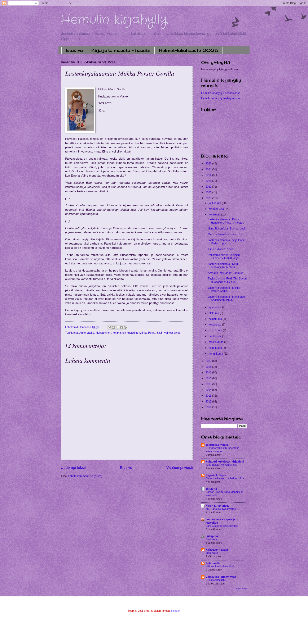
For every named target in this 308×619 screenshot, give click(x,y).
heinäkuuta (216, 318)
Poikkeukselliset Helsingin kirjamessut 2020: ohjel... (225, 256)
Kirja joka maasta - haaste (120, 50)
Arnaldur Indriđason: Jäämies (225, 272)
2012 (209, 401)
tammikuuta (216, 353)
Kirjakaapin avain (217, 549)
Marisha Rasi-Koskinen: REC (225, 234)
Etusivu (74, 50)
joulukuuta (215, 203)
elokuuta (214, 313)
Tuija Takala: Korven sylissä (221, 464)
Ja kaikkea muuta (217, 444)
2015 (209, 384)
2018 (209, 366)
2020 (209, 198)
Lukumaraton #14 (216, 580)
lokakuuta (215, 214)
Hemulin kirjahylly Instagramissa (221, 98)
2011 (209, 407)
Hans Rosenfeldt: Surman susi (226, 228)
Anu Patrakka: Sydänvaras (221, 509)
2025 (209, 169)
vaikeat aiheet (172, 332)
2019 (209, 361)
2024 (209, 175)
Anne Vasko (86, 332)
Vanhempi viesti (179, 467)
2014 (209, 389)
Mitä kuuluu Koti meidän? (220, 566)
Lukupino (212, 536)
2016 (209, 378)
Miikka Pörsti (147, 332)
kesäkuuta (215, 324)
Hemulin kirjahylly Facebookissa (220, 93)
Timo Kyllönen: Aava (220, 249)
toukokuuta (216, 330)
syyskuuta (215, 307)
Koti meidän (213, 563)
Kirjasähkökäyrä (216, 475)
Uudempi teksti (73, 467)
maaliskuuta (216, 341)
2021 (209, 192)
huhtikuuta (215, 336)
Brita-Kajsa (212, 552)
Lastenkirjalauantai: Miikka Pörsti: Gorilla (224, 289)
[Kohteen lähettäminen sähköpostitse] (109, 327)
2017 (209, 372)
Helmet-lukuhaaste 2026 (188, 50)
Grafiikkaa (211, 539)
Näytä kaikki (241, 588)
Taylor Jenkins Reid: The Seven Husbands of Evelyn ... (227, 280)
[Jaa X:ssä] (117, 327)
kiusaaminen (103, 332)
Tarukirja (211, 488)
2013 (209, 395)
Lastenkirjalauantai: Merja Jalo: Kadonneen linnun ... (227, 298)
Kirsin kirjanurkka (217, 505)
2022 (209, 186)
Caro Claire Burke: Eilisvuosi (222, 525)
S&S (160, 332)
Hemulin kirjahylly (114, 20)
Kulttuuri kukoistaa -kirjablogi (225, 461)
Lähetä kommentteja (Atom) (85, 476)
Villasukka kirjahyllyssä (221, 576)
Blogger (175, 610)
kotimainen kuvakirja (125, 332)
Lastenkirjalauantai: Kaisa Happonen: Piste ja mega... (226, 221)
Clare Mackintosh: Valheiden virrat (225, 478)
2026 (209, 163)
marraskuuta (217, 208)
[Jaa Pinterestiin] (125, 327)
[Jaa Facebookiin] (121, 327)
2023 (209, 180)
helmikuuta (216, 347)
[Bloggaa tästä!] (113, 327)
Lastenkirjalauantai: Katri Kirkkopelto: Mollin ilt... (223, 265)
